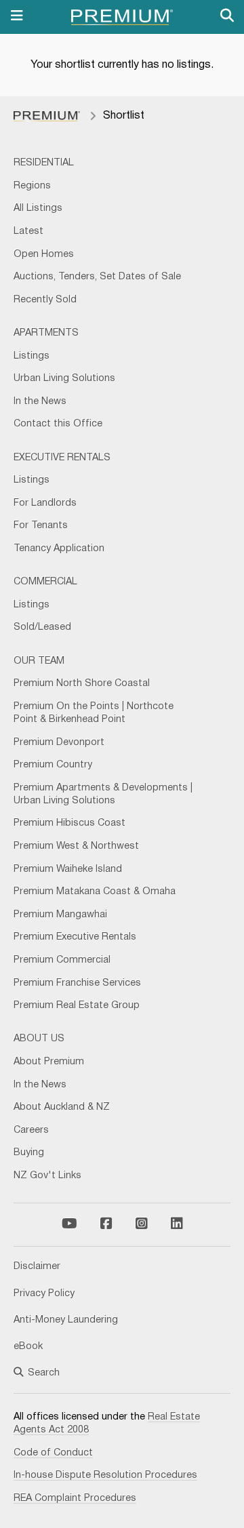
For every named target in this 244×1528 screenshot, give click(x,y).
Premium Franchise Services (77, 983)
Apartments (46, 333)
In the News (40, 401)
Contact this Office (58, 424)
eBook (28, 1346)
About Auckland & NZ (62, 1107)
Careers (31, 1130)
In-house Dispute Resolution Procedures (105, 1475)
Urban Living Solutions (64, 378)
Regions (32, 186)
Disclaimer (37, 1266)
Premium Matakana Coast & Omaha (95, 891)
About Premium (49, 1062)
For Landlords (45, 503)
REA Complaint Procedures (75, 1498)
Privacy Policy (44, 1293)
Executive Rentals (62, 458)
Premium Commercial (62, 960)
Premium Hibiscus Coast (69, 823)
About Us (39, 1038)
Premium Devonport (59, 742)
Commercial (45, 582)
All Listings (38, 208)
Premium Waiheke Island (68, 869)
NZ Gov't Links (47, 1175)
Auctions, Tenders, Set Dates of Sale (97, 277)
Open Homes (44, 254)
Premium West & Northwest (76, 846)
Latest (28, 231)
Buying (29, 1152)
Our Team (39, 661)
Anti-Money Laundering (66, 1320)
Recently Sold (45, 300)
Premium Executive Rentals (75, 937)
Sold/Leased (42, 627)
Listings (31, 356)
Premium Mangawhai (60, 914)
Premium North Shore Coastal (82, 683)
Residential (44, 163)
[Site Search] (227, 17)
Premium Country (53, 765)
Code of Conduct (53, 1453)
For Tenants (41, 525)
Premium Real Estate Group (77, 1005)
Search (44, 1373)
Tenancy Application (59, 548)
